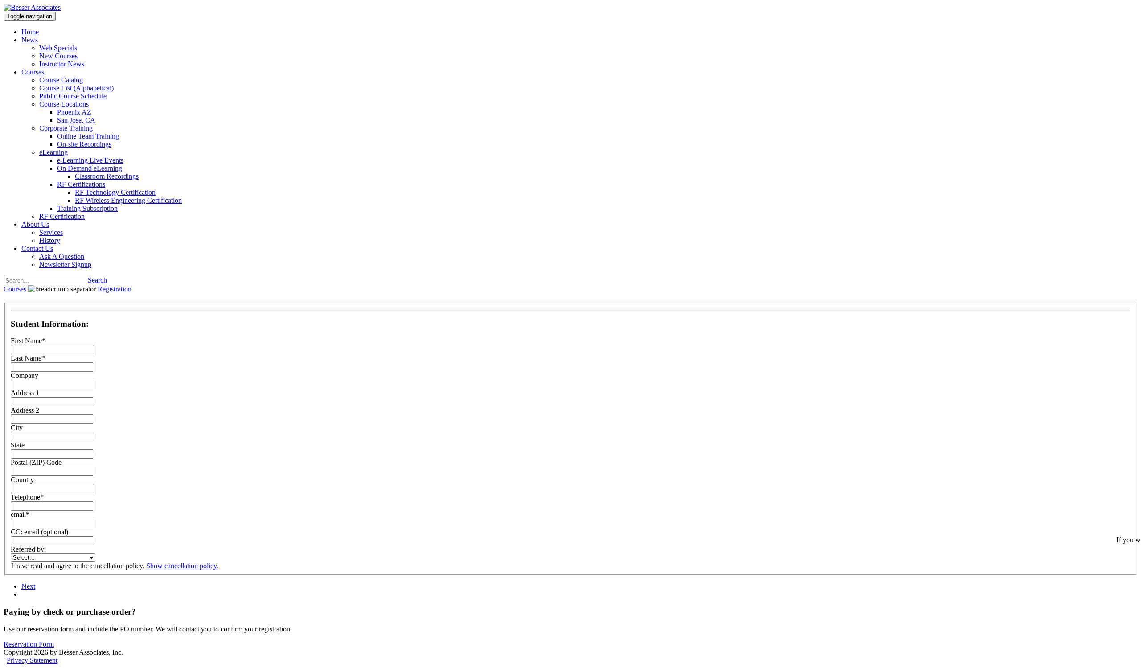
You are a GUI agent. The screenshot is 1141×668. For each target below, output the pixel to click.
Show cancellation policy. (182, 566)
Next (28, 586)
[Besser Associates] (32, 7)
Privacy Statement (32, 660)
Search (97, 280)
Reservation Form (29, 644)
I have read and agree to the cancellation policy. (77, 566)
